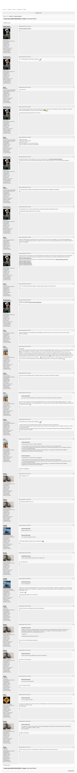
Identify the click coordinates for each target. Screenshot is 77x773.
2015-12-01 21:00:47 (27, 187)
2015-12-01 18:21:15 (27, 56)
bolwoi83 (5, 525)
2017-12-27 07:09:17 (27, 650)
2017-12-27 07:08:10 (27, 624)
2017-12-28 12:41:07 (27, 694)
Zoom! (4, 694)
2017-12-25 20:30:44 (27, 499)
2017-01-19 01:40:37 (27, 419)
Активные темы (38, 12)
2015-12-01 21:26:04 (27, 206)
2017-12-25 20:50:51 (27, 525)
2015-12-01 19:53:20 (27, 156)
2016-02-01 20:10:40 (27, 330)
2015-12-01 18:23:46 (27, 87)
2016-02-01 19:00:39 (27, 283)
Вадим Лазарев (6, 26)
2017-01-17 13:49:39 (27, 373)
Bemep (4, 606)
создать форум (71, 770)
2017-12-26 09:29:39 (27, 578)
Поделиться (21, 26)
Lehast (4, 373)
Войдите (10, 16)
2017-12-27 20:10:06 (27, 676)
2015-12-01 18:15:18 (27, 26)
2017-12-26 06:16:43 (27, 552)
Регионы (24, 18)
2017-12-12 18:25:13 (27, 473)
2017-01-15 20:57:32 (27, 346)
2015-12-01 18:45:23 (27, 106)
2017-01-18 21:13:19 (27, 392)
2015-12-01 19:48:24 (27, 137)
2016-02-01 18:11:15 (27, 253)
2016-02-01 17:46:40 (27, 237)
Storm (4, 237)
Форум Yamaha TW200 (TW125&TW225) (12, 18)
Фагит (4, 87)
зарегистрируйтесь (18, 16)
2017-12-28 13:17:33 (27, 747)
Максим (5, 473)
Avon (4, 346)
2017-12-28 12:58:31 (27, 721)
